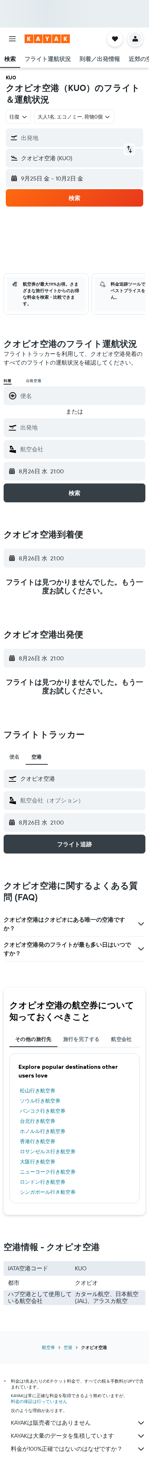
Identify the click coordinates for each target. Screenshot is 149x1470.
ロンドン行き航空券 (42, 1182)
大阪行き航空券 (37, 1161)
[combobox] (81, 427)
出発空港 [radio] (34, 380)
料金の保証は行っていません (39, 1401)
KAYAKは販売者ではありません (51, 1422)
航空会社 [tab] (121, 1039)
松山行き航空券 (37, 1090)
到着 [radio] (8, 380)
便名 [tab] (14, 756)
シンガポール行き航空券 (48, 1192)
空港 (68, 1347)
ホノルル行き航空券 (42, 1131)
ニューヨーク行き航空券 (48, 1171)
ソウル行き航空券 (40, 1100)
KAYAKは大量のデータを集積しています (62, 1435)
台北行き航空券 (37, 1121)
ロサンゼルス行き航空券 (48, 1151)
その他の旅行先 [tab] (33, 1039)
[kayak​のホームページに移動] (47, 38)
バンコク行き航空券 (42, 1111)
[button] (12, 39)
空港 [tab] (36, 756)
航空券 (48, 1347)
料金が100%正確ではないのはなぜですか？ (67, 1448)
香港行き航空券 (37, 1141)
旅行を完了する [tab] (81, 1039)
